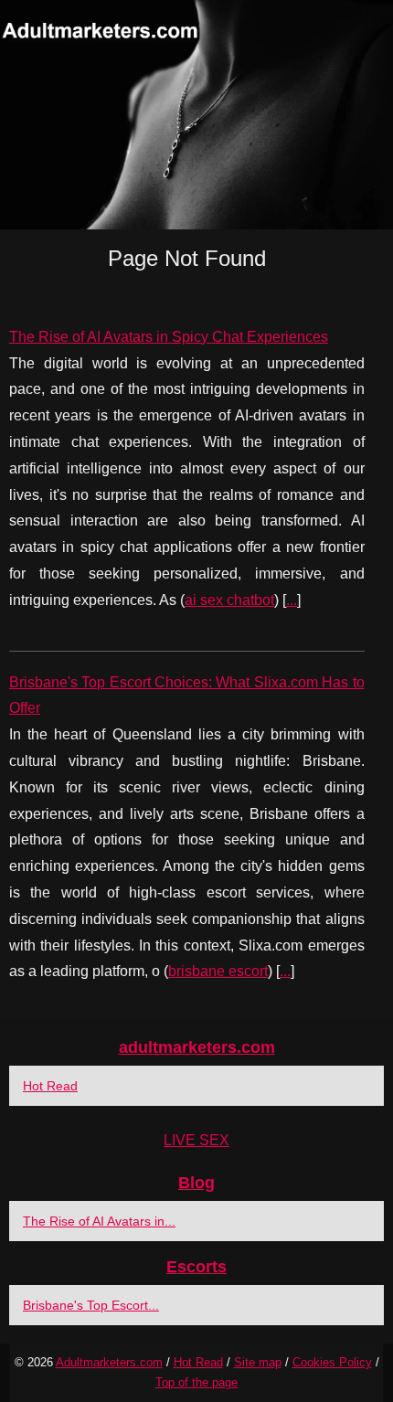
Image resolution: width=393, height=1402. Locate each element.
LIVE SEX (196, 1140)
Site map (257, 1362)
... (291, 600)
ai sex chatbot (229, 600)
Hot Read (50, 1085)
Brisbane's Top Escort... (91, 1305)
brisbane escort (218, 971)
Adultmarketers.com (109, 1362)
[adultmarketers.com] (196, 114)
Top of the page (196, 1382)
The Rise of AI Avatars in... (99, 1221)
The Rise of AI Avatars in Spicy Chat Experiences (168, 337)
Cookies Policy (332, 1362)
